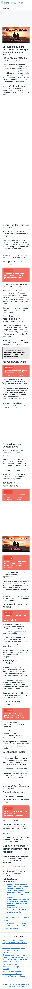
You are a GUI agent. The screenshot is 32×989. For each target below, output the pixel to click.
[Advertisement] (16, 18)
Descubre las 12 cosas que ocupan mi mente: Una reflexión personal (14, 943)
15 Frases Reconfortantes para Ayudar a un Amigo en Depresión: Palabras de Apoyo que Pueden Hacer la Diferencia (15, 958)
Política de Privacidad (16, 985)
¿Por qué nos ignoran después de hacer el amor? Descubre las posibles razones (18, 893)
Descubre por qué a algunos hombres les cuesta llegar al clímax (13, 950)
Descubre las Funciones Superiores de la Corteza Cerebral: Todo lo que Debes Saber (13, 975)
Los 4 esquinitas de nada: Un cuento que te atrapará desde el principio (15, 966)
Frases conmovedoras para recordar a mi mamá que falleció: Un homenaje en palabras (18, 902)
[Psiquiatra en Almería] (12, 3)
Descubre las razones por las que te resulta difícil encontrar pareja (17, 910)
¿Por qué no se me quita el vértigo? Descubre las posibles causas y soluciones (14, 926)
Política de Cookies (18, 986)
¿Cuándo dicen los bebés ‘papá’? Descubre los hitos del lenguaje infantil (17, 886)
